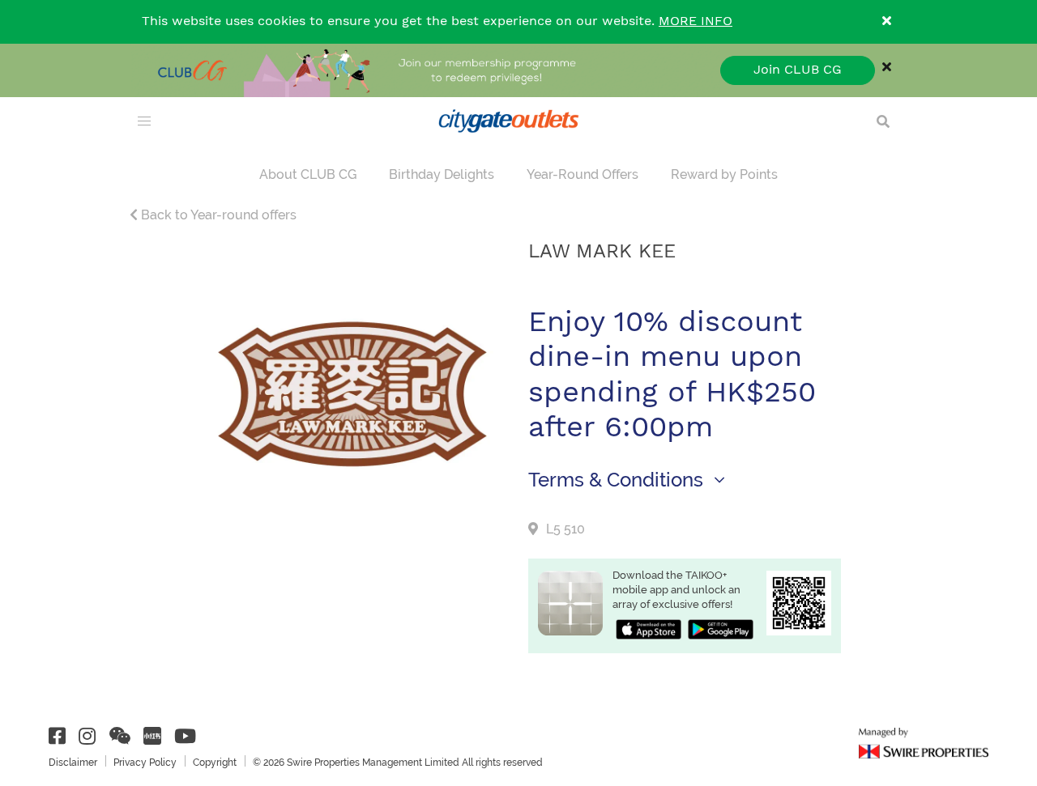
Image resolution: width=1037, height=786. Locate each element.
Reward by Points (724, 174)
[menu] (144, 121)
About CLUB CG (307, 174)
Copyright (215, 762)
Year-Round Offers (582, 174)
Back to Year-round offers (217, 215)
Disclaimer (73, 762)
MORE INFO (695, 21)
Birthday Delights (441, 174)
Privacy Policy (145, 762)
